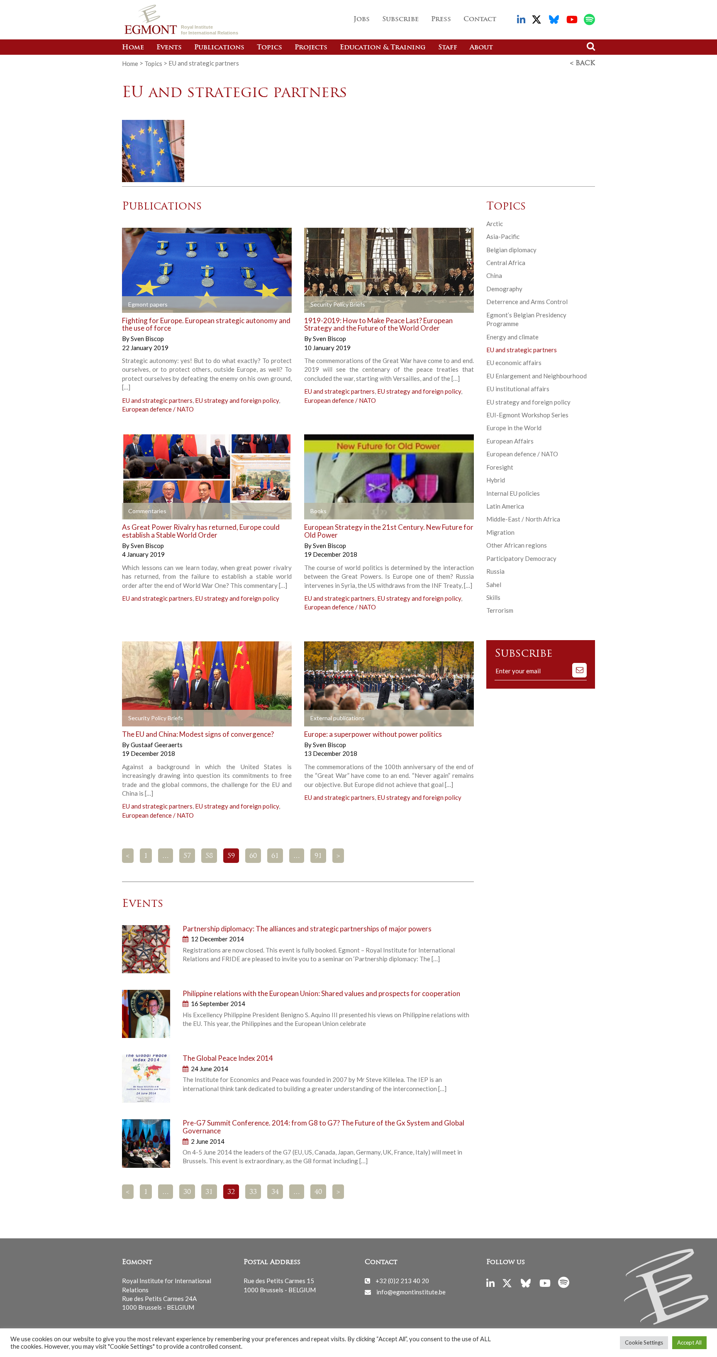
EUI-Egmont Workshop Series (527, 415)
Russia (495, 571)
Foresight (499, 467)
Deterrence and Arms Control (527, 301)
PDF (146, 304)
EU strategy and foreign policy (237, 400)
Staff (447, 47)
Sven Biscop (147, 338)
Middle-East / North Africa (523, 519)
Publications (219, 47)
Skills (493, 597)
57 (187, 856)
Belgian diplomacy (511, 249)
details (230, 304)
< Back (582, 63)
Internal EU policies (513, 493)
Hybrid (495, 480)
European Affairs (510, 441)
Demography (504, 288)
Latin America (505, 506)
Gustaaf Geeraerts (157, 744)
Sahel (493, 584)
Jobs (362, 19)
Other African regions (516, 545)
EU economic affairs (513, 362)
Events (169, 47)
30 (187, 1192)
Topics (269, 47)
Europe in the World (513, 427)
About (481, 47)
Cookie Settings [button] (644, 1342)
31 (209, 1192)
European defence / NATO (158, 409)
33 (253, 1192)
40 (318, 1192)
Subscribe (400, 19)
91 (318, 856)
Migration (500, 532)
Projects (311, 47)
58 (209, 856)
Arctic (494, 223)
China (494, 275)
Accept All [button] (689, 1342)
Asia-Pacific (502, 236)
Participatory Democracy (521, 558)
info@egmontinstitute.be (411, 1292)
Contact (479, 19)
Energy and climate (512, 337)
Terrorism (499, 610)
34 (275, 1192)
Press (441, 19)
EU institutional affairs (517, 388)
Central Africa (505, 262)
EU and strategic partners (157, 400)
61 (275, 856)
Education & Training (383, 47)
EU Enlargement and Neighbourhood (536, 376)
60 (253, 856)
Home (133, 47)
